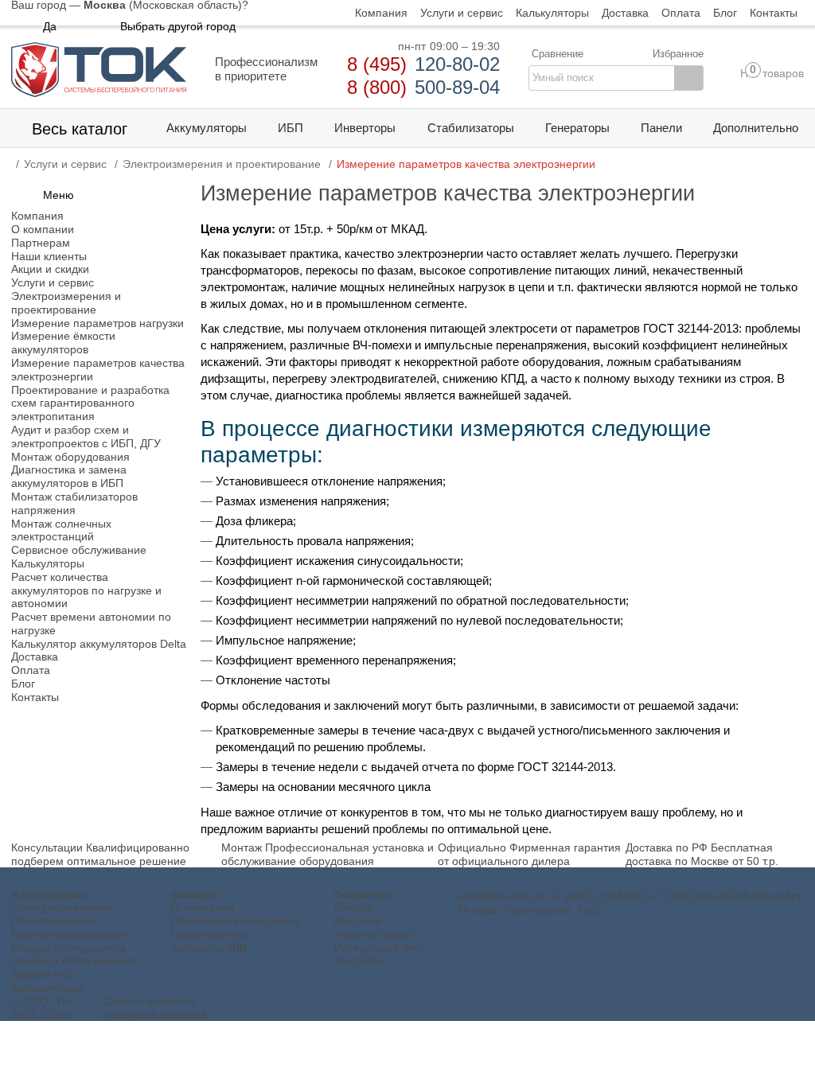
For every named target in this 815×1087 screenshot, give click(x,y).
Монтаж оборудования (70, 934)
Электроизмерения (61, 907)
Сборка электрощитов (68, 947)
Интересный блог (379, 947)
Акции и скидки (373, 934)
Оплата (353, 907)
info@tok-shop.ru (501, 896)
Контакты (358, 960)
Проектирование (54, 920)
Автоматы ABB (209, 947)
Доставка (357, 920)
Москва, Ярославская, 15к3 (529, 909)
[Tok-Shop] (98, 69)
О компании (202, 907)
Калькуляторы (47, 987)
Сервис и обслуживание (74, 960)
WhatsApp (778, 896)
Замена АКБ (43, 974)
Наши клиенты (209, 934)
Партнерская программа (235, 920)
